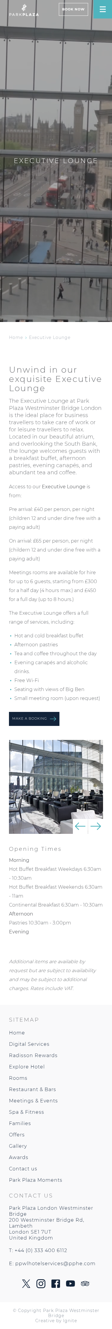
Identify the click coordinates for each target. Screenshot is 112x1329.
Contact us (23, 1169)
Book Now (73, 9)
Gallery (18, 1146)
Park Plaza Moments (35, 1180)
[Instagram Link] (40, 1286)
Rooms (18, 1078)
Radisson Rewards (33, 1055)
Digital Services (29, 1044)
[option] (56, 787)
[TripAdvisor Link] (85, 1284)
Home (16, 337)
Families (20, 1123)
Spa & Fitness (26, 1112)
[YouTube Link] (70, 1285)
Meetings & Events (33, 1101)
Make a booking (30, 718)
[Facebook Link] (55, 1286)
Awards (18, 1157)
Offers (17, 1135)
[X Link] (26, 1286)
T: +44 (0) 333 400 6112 (38, 1250)
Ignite (70, 1320)
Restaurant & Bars (32, 1089)
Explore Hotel (27, 1067)
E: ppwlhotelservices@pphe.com (52, 1263)
